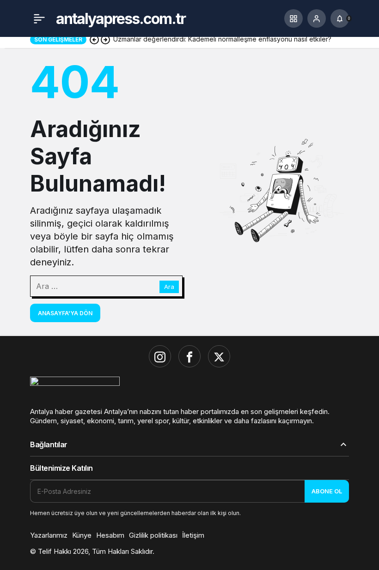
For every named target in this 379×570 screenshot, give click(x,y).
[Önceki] (94, 39)
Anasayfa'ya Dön (65, 313)
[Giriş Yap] (316, 18)
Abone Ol (327, 491)
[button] (293, 18)
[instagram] (160, 356)
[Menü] (39, 18)
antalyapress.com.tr (120, 19)
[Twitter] (219, 356)
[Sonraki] (105, 39)
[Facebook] (189, 356)
